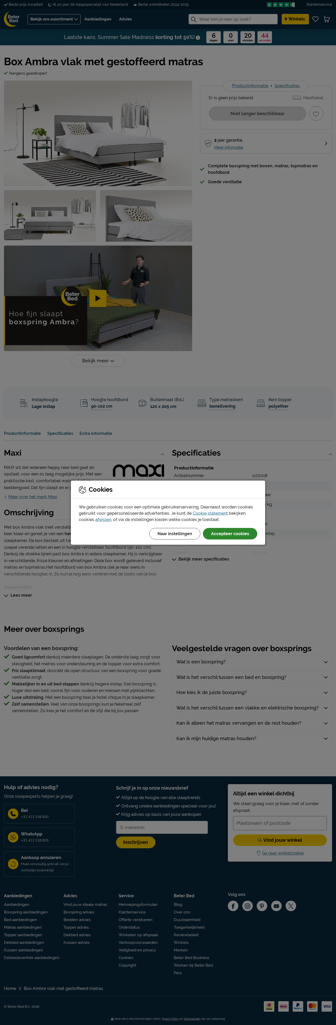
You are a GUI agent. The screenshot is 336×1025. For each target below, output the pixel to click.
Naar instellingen (175, 533)
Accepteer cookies (230, 533)
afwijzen (103, 519)
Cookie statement (210, 513)
